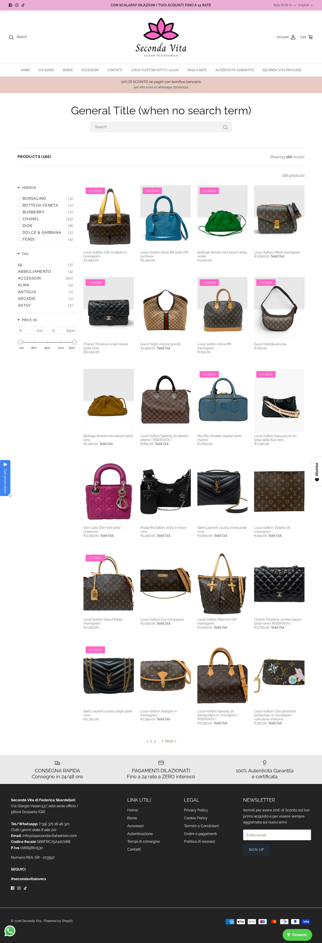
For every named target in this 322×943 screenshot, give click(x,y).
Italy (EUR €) (283, 5)
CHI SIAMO (46, 70)
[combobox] (161, 127)
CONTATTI (114, 70)
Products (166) (34, 157)
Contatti (134, 849)
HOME (25, 70)
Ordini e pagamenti (200, 834)
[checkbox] (48, 198)
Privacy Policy (196, 810)
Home (132, 810)
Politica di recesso (199, 841)
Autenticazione (140, 834)
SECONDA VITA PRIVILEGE (282, 70)
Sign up (256, 850)
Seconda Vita (32, 921)
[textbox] (33, 330)
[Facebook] (10, 5)
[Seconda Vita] (161, 37)
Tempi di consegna (143, 841)
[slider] (20, 342)
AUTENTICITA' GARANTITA (234, 70)
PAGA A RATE (197, 70)
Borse (132, 818)
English (304, 5)
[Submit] (225, 127)
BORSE (68, 70)
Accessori (135, 826)
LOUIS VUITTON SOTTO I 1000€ (155, 70)
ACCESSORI (90, 70)
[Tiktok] (23, 5)
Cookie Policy (195, 818)
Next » (170, 741)
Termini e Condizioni (201, 826)
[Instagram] (16, 5)
